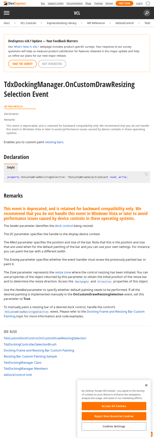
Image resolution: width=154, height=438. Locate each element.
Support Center (56, 3)
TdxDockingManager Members (26, 369)
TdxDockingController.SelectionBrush (30, 344)
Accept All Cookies (114, 406)
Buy (43, 3)
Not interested (52, 64)
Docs (7, 23)
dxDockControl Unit (18, 375)
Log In (139, 3)
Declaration (11, 114)
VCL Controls (28, 23)
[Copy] (146, 174)
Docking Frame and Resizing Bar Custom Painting (39, 350)
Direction (104, 281)
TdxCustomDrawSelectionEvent (88, 177)
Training (98, 3)
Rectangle (82, 281)
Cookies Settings (114, 426)
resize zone (63, 272)
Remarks (9, 119)
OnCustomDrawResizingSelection (26, 311)
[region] (114, 409)
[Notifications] (147, 3)
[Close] (146, 385)
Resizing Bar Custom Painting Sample (30, 356)
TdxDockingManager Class (23, 362)
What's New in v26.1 (26, 46)
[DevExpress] (15, 3)
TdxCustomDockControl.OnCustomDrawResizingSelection (45, 338)
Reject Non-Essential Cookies (114, 416)
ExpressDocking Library (61, 23)
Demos (109, 3)
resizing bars (54, 142)
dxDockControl (125, 23)
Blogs (88, 3)
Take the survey (22, 64)
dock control (64, 226)
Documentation (74, 3)
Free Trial (124, 3)
